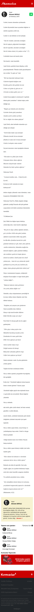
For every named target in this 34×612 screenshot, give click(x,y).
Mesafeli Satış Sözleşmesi (9, 589)
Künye (30, 592)
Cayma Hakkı (27, 589)
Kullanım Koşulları (7, 585)
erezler (29, 581)
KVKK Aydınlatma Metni (9, 592)
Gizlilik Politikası (6, 581)
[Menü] (32, 3)
